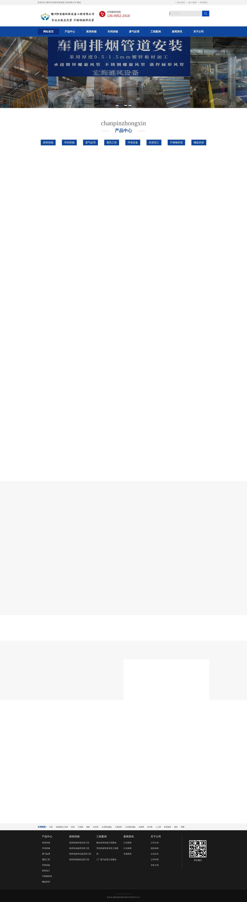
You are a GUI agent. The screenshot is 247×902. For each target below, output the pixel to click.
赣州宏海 (116, 897)
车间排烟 (69, 142)
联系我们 (204, 2)
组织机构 (155, 848)
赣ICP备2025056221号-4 (130, 897)
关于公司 (156, 836)
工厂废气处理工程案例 (163, 530)
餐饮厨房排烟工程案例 (84, 530)
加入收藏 (192, 2)
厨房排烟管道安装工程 (79, 843)
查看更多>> (123, 373)
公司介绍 (155, 843)
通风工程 (111, 142)
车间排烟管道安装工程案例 (123, 530)
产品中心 (47, 836)
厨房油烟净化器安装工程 (80, 854)
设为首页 (181, 2)
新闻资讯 (129, 836)
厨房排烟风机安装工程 (79, 859)
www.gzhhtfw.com (123, 894)
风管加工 (154, 142)
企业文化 (155, 854)
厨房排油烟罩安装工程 (79, 848)
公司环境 (155, 859)
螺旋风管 (199, 142)
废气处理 (90, 142)
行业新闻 (123, 761)
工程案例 (101, 836)
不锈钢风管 (176, 142)
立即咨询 (194, 396)
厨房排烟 (48, 142)
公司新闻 (102, 761)
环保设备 (133, 142)
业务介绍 (155, 865)
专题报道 (145, 761)
